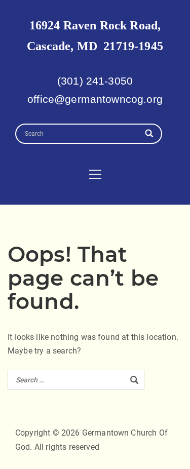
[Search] (149, 134)
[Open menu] (95, 174)
